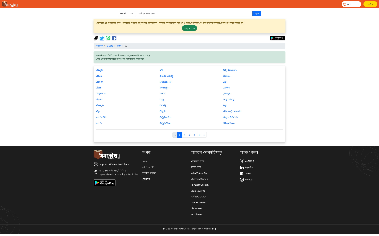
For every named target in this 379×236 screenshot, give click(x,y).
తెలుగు (110, 45)
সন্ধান (256, 13)
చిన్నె (162, 99)
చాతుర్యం (164, 87)
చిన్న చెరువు (228, 99)
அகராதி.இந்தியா (199, 178)
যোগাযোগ (146, 178)
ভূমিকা (144, 161)
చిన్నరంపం (101, 93)
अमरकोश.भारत (197, 161)
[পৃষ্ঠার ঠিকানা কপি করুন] (96, 37)
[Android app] (105, 182)
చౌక (161, 69)
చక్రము (99, 99)
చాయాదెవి (101, 117)
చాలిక (162, 93)
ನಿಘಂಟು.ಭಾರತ (198, 190)
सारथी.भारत (196, 214)
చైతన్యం (226, 93)
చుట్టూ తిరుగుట (230, 117)
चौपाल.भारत (196, 208)
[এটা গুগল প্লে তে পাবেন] (277, 37)
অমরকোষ (99, 45)
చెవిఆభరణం (229, 123)
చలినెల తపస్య (166, 75)
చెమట (99, 75)
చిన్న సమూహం (230, 69)
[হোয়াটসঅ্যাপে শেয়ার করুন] (108, 37)
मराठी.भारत (196, 167)
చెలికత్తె (163, 105)
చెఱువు (99, 81)
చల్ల (97, 111)
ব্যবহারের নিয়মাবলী (149, 173)
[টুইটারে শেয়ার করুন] (102, 37)
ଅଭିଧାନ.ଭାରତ (198, 196)
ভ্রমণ (119, 45)
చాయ (99, 123)
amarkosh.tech (199, 202)
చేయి (98, 87)
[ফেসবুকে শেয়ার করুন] (114, 37)
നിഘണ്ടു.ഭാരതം (200, 184)
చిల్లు (225, 105)
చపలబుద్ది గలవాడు (232, 111)
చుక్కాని (100, 105)
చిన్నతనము (165, 123)
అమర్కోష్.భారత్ (199, 173)
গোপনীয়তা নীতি (148, 167)
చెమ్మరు (99, 69)
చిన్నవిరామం (165, 117)
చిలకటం (227, 75)
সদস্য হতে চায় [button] (189, 28)
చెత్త (225, 81)
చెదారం (226, 87)
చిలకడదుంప (165, 81)
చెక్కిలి (163, 111)
